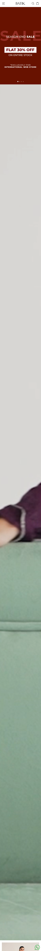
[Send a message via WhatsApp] (37, 947)
